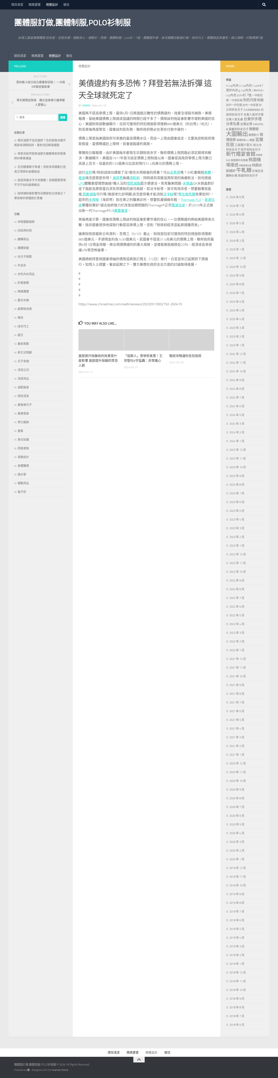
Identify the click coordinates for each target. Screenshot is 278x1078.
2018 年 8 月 (236, 1007)
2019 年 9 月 (236, 894)
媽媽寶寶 (35, 4)
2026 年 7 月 (236, 206)
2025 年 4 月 (236, 319)
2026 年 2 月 (236, 240)
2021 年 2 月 (236, 746)
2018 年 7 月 (236, 1016)
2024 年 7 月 (236, 397)
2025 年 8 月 (236, 284)
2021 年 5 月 (236, 720)
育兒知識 (23, 439)
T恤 (249, 95)
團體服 (254, 129)
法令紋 (168, 194)
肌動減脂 (89, 194)
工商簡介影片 (244, 145)
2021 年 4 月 (236, 728)
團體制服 (23, 248)
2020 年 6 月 (236, 815)
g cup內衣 (245, 90)
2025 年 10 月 (237, 267)
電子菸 (22, 492)
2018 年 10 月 (237, 990)
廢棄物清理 (25, 309)
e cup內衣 (245, 85)
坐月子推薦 (25, 256)
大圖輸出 (237, 134)
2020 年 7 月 (236, 807)
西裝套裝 (23, 448)
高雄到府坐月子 (248, 175)
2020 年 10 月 (237, 781)
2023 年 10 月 (237, 467)
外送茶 (22, 265)
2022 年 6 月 (236, 606)
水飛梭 (94, 200)
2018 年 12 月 (237, 972)
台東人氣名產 (234, 119)
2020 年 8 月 (236, 798)
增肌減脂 (133, 183)
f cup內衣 (257, 85)
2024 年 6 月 (236, 406)
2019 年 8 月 (236, 903)
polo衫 (241, 95)
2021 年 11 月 (237, 667)
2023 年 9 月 (236, 476)
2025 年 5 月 (236, 310)
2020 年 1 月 (236, 859)
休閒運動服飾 (26, 221)
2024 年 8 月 (236, 389)
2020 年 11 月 (237, 772)
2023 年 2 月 (236, 537)
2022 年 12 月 (237, 554)
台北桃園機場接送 (252, 110)
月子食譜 (23, 361)
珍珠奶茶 (257, 171)
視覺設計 (52, 4)
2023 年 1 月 (236, 545)
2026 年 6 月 (236, 214)
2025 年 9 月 (236, 275)
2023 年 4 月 (236, 519)
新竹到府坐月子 (251, 149)
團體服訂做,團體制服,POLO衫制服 (72, 22)
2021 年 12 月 (237, 659)
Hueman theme (60, 1070)
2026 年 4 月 (236, 232)
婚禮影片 (253, 135)
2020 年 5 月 (236, 824)
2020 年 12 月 (237, 763)
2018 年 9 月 (236, 998)
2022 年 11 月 (237, 563)
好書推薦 (23, 282)
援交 (20, 335)
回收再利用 (25, 230)
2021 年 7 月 (236, 702)
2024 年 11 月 (237, 362)
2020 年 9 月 (236, 789)
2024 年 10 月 (237, 371)
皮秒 (88, 172)
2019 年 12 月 (237, 868)
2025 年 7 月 (236, 293)
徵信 (66, 4)
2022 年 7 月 (236, 598)
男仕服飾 (23, 422)
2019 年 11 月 (237, 876)
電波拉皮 (178, 205)
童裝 (20, 431)
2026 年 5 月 (236, 223)
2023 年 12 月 (237, 450)
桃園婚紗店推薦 (239, 160)
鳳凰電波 (121, 211)
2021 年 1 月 (236, 754)
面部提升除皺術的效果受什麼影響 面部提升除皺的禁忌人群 (98, 360)
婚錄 (252, 140)
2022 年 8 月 (236, 589)
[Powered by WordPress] (28, 1070)
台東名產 (233, 124)
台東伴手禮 (253, 119)
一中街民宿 (235, 100)
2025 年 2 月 (236, 336)
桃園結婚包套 (245, 165)
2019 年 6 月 (236, 920)
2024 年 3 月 (236, 423)
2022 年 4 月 (236, 624)
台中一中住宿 (234, 105)
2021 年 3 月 (236, 737)
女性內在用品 (26, 274)
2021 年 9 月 (236, 685)
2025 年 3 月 (236, 328)
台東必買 (246, 124)
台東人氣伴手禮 (253, 114)
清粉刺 (135, 178)
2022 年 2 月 (236, 641)
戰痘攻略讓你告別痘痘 (185, 356)
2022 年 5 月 (236, 615)
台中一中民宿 (250, 105)
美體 (207, 172)
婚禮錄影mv (243, 140)
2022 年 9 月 (236, 580)
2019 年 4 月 (236, 937)
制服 (260, 100)
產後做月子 (25, 404)
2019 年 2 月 (236, 955)
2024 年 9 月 (236, 380)
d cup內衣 (232, 85)
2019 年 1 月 (236, 964)
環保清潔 (17, 4)
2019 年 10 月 (237, 885)
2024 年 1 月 (236, 441)
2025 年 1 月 (236, 345)
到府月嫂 (250, 100)
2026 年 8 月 (236, 197)
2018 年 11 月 (237, 981)
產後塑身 (23, 413)
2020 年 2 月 (236, 850)
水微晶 (188, 183)
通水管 (22, 474)
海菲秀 (118, 178)
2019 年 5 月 (236, 929)
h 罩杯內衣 (257, 90)
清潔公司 (23, 370)
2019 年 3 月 (236, 946)
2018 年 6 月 (236, 1024)
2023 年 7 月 (236, 493)
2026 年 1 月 (236, 249)
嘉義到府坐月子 (238, 129)
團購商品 (23, 239)
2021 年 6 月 (236, 711)
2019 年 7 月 (236, 911)
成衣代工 (23, 326)
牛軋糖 (244, 170)
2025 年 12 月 (237, 258)
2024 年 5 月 (236, 415)
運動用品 (23, 483)
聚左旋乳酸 (186, 194)
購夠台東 (231, 175)
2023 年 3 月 (236, 528)
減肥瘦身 (23, 387)
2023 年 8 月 (236, 484)
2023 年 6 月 (236, 502)
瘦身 (81, 178)
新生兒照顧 (25, 352)
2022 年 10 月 (237, 571)
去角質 (175, 172)
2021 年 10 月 (237, 676)
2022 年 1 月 (236, 650)
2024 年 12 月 (237, 354)
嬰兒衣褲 (23, 300)
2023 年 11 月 (237, 458)
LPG (81, 183)
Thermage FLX (191, 200)
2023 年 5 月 (236, 510)
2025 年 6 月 (236, 301)
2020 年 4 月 (236, 833)
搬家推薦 (23, 343)
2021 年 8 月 (236, 693)
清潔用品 (23, 378)
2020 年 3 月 (236, 842)
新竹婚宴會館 (240, 154)
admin (86, 105)
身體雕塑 (23, 465)
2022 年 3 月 (236, 632)
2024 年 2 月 (236, 432)
